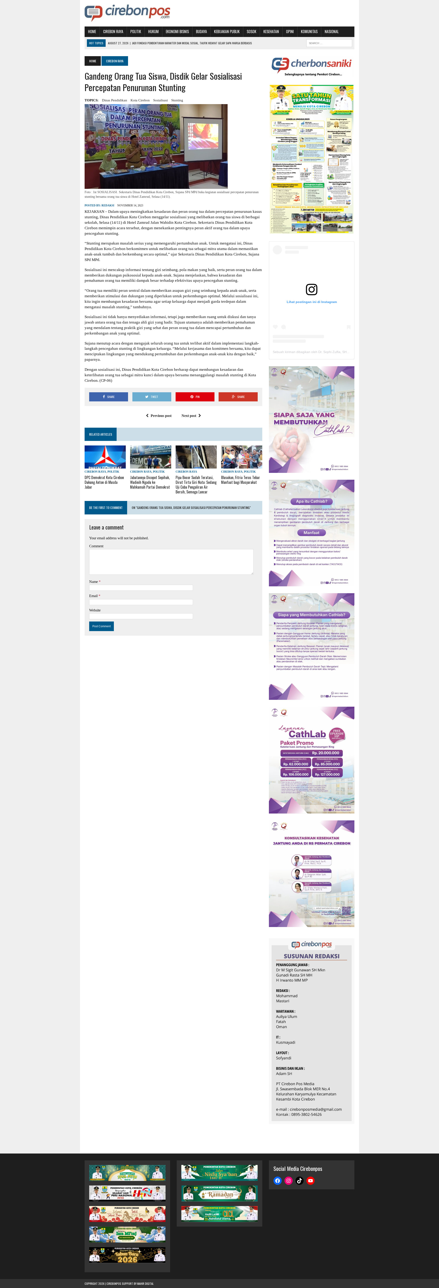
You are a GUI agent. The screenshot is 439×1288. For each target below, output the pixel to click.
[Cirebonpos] (127, 13)
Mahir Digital (145, 1283)
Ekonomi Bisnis (177, 31)
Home (92, 31)
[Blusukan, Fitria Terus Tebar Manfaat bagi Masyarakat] (241, 466)
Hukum (153, 31)
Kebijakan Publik (227, 31)
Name (94, 582)
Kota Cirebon (140, 100)
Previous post (161, 416)
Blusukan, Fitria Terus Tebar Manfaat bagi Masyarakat (240, 480)
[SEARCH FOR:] (329, 42)
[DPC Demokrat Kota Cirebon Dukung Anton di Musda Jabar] (105, 466)
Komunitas (309, 31)
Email (94, 596)
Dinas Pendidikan (114, 100)
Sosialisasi (160, 100)
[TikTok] (299, 1181)
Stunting (177, 100)
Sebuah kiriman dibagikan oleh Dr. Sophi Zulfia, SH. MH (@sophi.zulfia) (324, 352)
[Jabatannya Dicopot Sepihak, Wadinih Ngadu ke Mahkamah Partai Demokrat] (150, 466)
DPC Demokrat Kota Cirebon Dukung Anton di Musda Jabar (104, 482)
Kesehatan (271, 31)
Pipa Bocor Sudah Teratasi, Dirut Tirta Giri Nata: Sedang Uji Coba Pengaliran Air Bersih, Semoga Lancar (196, 484)
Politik (135, 31)
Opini (290, 31)
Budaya (201, 31)
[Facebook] (277, 1181)
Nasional (332, 31)
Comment (96, 546)
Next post (189, 416)
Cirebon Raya (113, 31)
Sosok (251, 31)
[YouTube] (310, 1181)
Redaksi (108, 205)
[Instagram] (288, 1181)
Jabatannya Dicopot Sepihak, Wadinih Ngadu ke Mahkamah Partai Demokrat (150, 482)
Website (95, 610)
